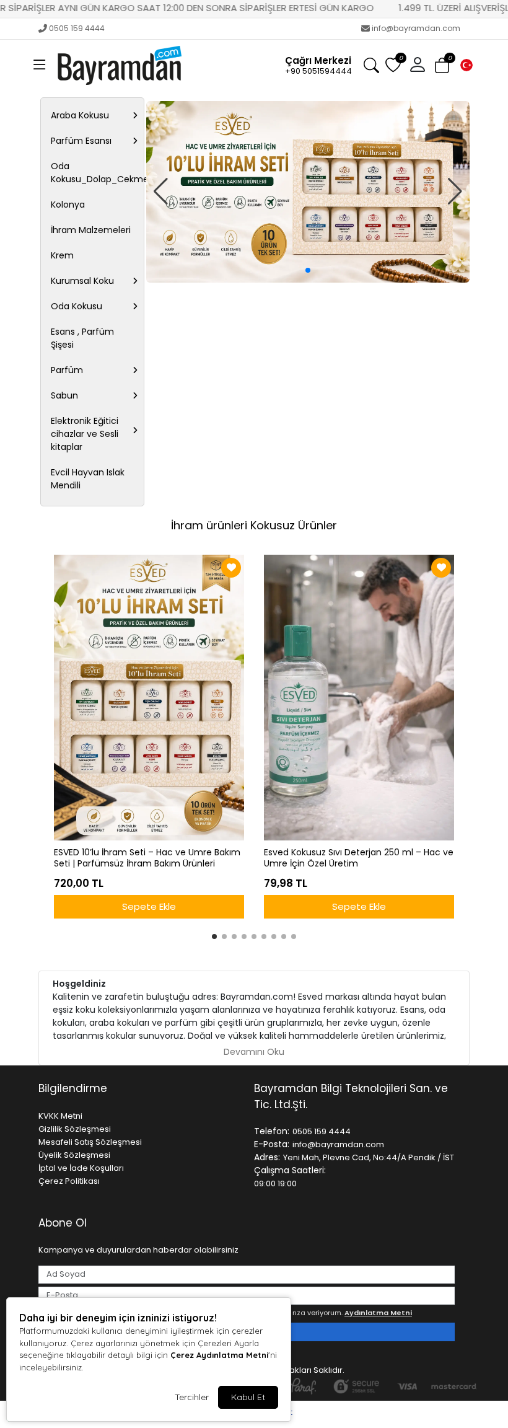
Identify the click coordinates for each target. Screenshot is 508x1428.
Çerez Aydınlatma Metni (219, 1355)
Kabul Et (248, 1397)
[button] (39, 65)
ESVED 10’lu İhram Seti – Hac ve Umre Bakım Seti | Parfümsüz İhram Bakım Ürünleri (147, 858)
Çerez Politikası (69, 1181)
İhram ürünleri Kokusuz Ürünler (254, 525)
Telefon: (271, 1131)
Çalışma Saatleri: (290, 1170)
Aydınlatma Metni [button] (378, 1313)
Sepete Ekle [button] (149, 906)
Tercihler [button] (192, 1397)
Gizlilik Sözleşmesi (74, 1129)
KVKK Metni (60, 1116)
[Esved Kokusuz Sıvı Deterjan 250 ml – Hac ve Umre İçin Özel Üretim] (359, 697)
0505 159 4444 (77, 28)
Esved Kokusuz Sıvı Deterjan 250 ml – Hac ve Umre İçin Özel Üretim (358, 858)
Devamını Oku (254, 1052)
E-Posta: (271, 1144)
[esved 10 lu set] (308, 192)
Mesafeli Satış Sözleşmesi (90, 1142)
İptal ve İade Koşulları (81, 1168)
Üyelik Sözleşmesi (74, 1155)
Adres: (267, 1157)
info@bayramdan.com (416, 28)
